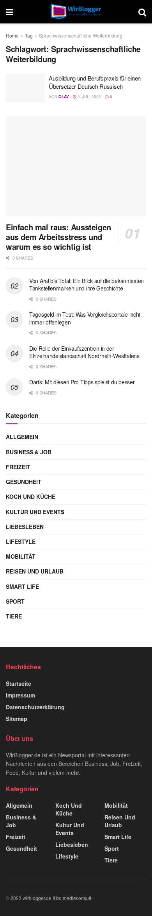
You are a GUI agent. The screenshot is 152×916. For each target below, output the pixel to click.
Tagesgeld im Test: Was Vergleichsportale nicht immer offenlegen (84, 318)
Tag (29, 35)
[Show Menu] (9, 11)
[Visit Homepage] (75, 12)
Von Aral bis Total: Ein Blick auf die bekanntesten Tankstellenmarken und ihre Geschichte (86, 284)
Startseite (18, 683)
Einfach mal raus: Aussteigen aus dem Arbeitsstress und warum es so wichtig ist (58, 236)
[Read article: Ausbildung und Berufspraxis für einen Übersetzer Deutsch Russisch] (25, 88)
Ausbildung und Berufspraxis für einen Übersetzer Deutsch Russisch (95, 82)
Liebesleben (25, 527)
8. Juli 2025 (88, 96)
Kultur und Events (35, 512)
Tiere (14, 616)
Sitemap (16, 718)
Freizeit (18, 467)
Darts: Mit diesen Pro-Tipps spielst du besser (81, 382)
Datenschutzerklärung (35, 707)
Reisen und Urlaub (35, 571)
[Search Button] (142, 11)
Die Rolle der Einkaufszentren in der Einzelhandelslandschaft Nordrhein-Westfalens (84, 352)
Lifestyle (20, 541)
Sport (15, 601)
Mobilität (20, 556)
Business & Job (28, 452)
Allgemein (22, 437)
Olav (63, 96)
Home (12, 35)
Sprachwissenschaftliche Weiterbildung (80, 35)
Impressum (20, 695)
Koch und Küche (30, 496)
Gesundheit (23, 482)
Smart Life (22, 586)
